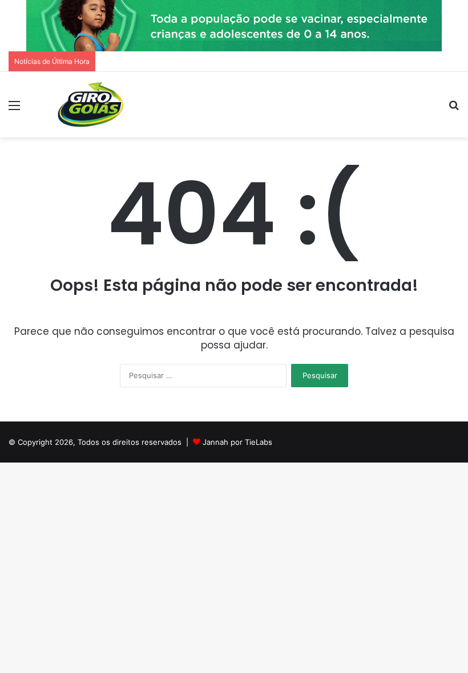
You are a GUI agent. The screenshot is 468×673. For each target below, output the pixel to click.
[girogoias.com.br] (91, 104)
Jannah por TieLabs (237, 442)
